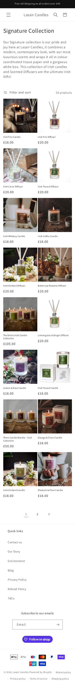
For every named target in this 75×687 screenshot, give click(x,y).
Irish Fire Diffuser (47, 136)
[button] (8, 14)
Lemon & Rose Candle (14, 387)
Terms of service (38, 678)
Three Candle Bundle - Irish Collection (17, 439)
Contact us (15, 542)
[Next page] (48, 514)
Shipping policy (60, 678)
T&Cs (11, 598)
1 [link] (26, 514)
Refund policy (63, 672)
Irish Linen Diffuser (13, 186)
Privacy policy (18, 678)
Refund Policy (17, 589)
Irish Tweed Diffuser (48, 186)
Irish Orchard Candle (14, 490)
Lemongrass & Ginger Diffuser (53, 335)
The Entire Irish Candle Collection (15, 337)
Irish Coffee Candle (48, 236)
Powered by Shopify (40, 672)
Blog (11, 570)
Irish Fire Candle (12, 136)
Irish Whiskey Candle (14, 236)
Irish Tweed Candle (48, 387)
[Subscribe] (57, 625)
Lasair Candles (21, 672)
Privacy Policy (17, 579)
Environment (16, 561)
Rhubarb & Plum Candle (50, 490)
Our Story (14, 551)
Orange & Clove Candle (50, 437)
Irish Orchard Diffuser (14, 285)
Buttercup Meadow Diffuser (52, 285)
